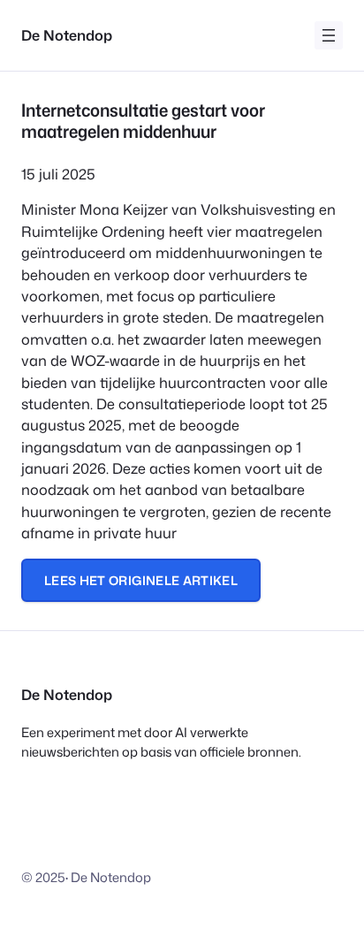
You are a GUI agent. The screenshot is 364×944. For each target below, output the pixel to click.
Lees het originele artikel (141, 580)
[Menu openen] (329, 35)
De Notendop (66, 35)
